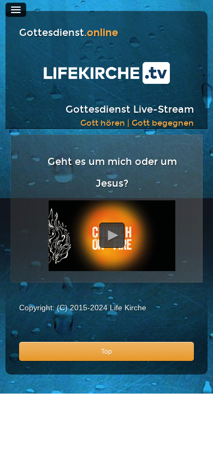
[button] (112, 235)
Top (106, 351)
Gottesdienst (68, 33)
